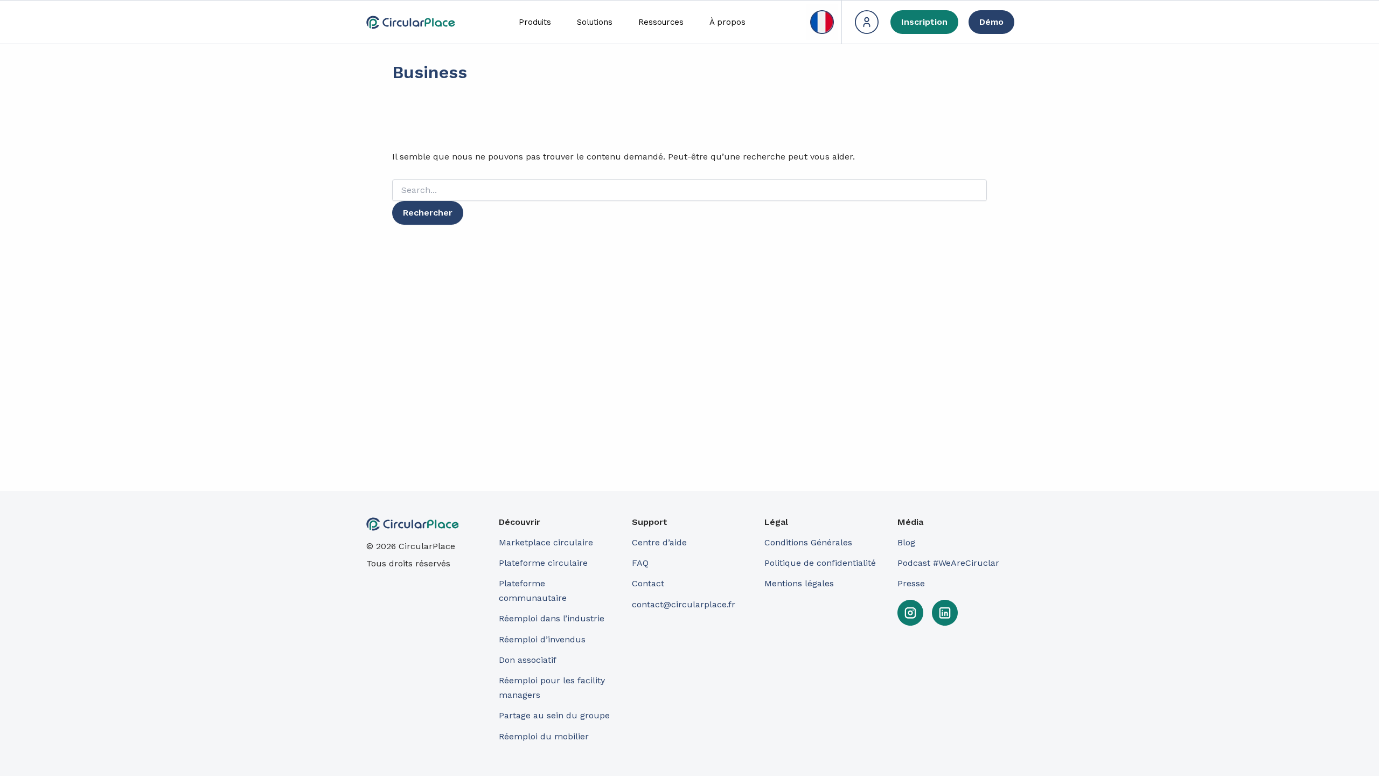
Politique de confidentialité (820, 563)
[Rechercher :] (689, 190)
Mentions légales (799, 583)
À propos (727, 22)
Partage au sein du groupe (554, 715)
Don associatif (527, 660)
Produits (535, 22)
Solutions (594, 22)
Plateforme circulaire (543, 563)
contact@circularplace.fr (683, 604)
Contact (648, 583)
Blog (906, 542)
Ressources (661, 22)
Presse (911, 583)
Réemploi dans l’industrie (553, 618)
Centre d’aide (659, 542)
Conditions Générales (808, 542)
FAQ (640, 563)
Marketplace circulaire (546, 542)
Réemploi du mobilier (544, 736)
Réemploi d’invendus (542, 639)
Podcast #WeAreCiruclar (948, 563)
